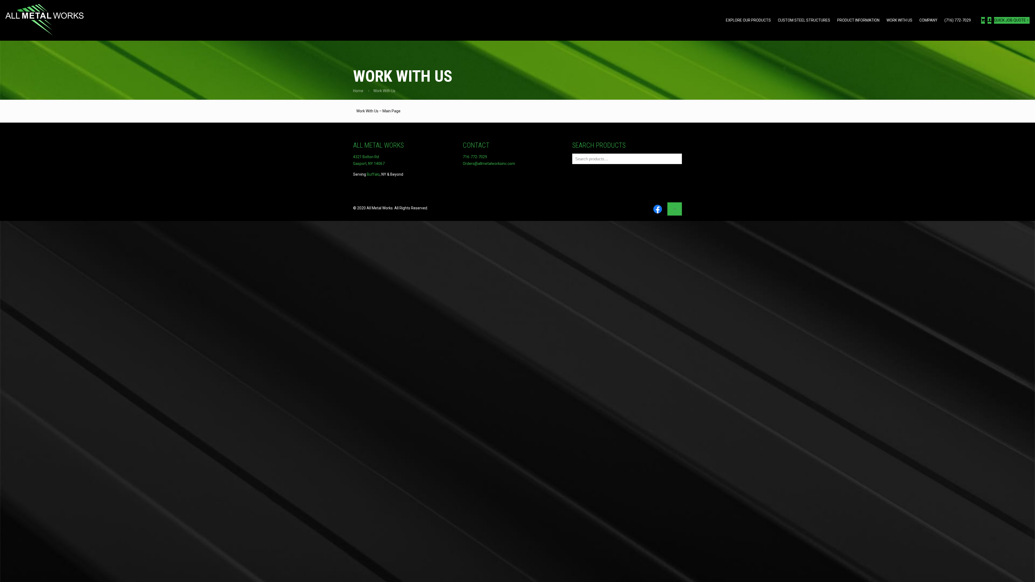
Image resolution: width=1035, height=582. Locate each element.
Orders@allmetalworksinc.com (489, 163)
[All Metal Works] (44, 20)
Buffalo (373, 174)
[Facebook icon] (657, 209)
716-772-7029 (475, 157)
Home (358, 91)
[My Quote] (983, 20)
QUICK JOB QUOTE (1010, 20)
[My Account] (989, 20)
